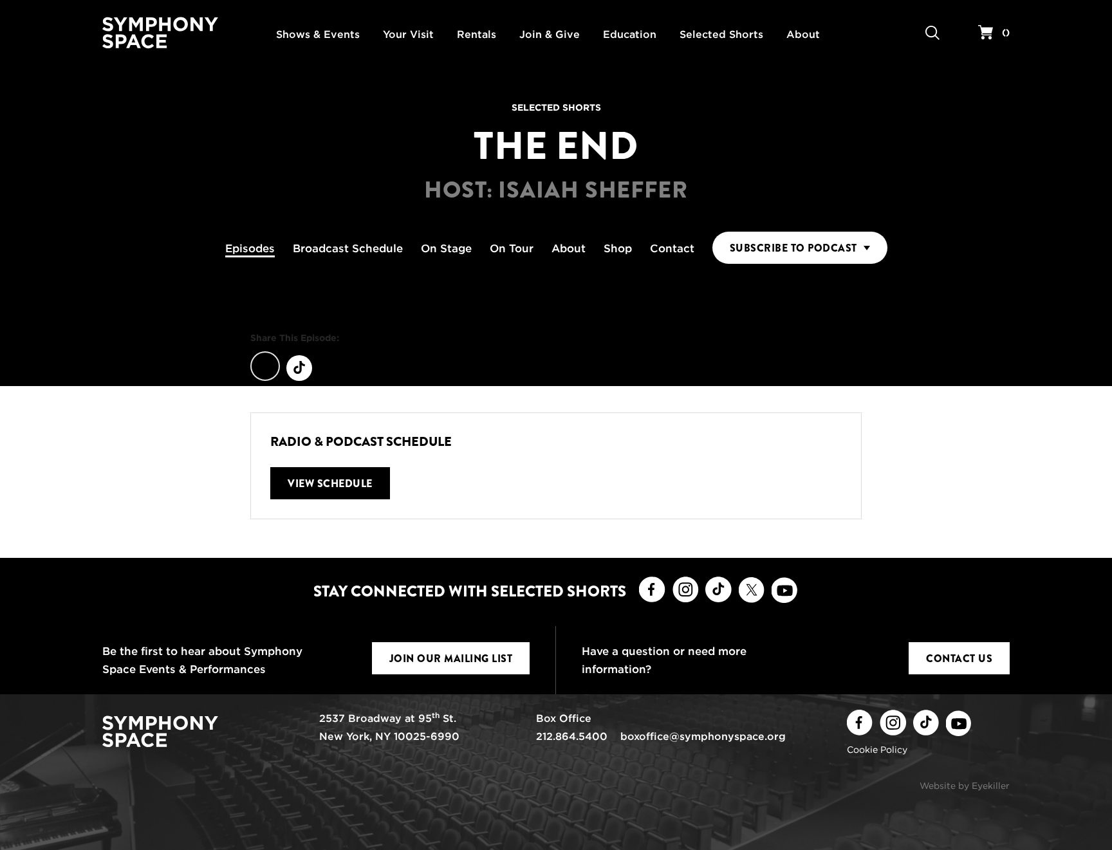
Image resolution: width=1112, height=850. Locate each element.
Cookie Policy (877, 749)
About (568, 248)
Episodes (250, 248)
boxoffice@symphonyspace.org (703, 736)
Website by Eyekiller (965, 786)
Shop (618, 248)
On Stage (446, 248)
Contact (672, 248)
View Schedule (330, 483)
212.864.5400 (571, 736)
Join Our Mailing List (451, 658)
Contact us (959, 658)
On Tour (511, 248)
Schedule (348, 248)
